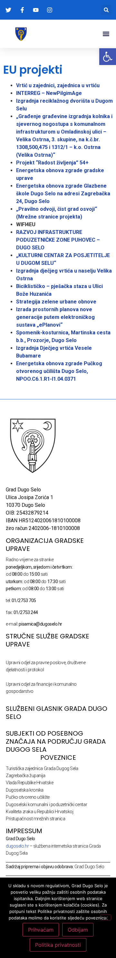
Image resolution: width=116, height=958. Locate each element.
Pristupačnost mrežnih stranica (35, 818)
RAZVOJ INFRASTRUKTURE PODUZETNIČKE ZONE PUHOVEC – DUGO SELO (58, 240)
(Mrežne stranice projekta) (49, 217)
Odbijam (78, 929)
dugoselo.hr (17, 846)
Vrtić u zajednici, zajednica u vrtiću (58, 85)
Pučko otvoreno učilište (28, 797)
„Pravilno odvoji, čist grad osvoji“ (57, 209)
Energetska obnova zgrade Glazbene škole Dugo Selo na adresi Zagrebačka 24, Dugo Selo (63, 193)
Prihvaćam (40, 929)
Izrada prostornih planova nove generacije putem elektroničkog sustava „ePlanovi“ (55, 317)
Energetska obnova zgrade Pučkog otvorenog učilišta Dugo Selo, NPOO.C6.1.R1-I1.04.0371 (59, 371)
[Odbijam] (105, 917)
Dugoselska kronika (25, 790)
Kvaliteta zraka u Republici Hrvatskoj (39, 811)
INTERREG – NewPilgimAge (49, 93)
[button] (106, 10)
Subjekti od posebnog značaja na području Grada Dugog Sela (56, 741)
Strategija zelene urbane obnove (56, 302)
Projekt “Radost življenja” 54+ (52, 163)
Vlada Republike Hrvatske (29, 782)
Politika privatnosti (58, 945)
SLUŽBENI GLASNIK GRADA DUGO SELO (56, 712)
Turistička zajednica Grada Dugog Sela (42, 768)
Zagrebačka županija (25, 775)
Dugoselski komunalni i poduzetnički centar (46, 804)
